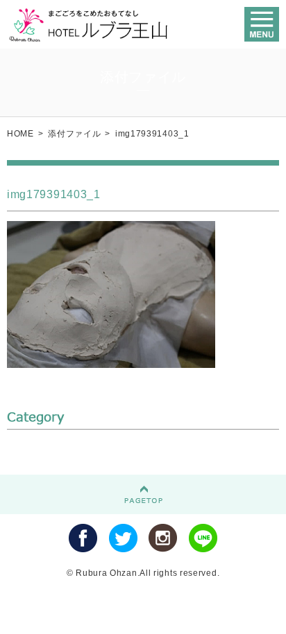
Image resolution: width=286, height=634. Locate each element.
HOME (20, 134)
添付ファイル (74, 134)
